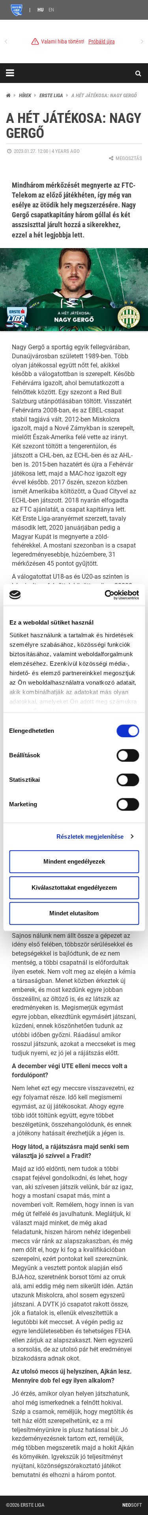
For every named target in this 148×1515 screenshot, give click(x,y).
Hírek (25, 95)
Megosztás (128, 158)
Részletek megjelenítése (90, 836)
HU (40, 10)
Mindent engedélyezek (74, 861)
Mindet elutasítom (74, 913)
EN (51, 10)
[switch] (127, 755)
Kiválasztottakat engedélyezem (74, 887)
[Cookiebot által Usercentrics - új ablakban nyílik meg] (105, 595)
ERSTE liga (51, 95)
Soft (132, 1505)
